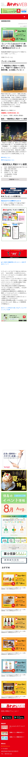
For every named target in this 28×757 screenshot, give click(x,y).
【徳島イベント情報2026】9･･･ (17, 732)
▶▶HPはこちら (5, 157)
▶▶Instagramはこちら (7, 160)
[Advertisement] (14, 385)
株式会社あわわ (5, 746)
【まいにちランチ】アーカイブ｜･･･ (17, 727)
